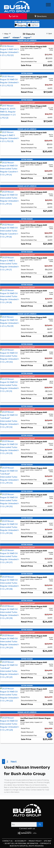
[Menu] (48, 5)
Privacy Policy (35, 841)
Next (14, 761)
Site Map (47, 841)
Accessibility (21, 841)
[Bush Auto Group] (17, 6)
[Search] (40, 824)
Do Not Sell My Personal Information (21, 843)
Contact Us (7, 841)
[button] (49, 735)
